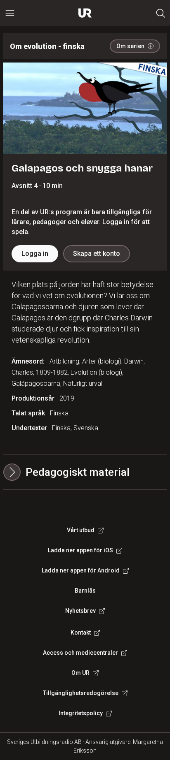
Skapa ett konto (96, 253)
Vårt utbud (80, 530)
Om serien (130, 46)
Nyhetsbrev (80, 610)
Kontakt (81, 632)
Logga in (34, 253)
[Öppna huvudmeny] (10, 13)
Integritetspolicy (81, 713)
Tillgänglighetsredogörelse (80, 693)
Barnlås (85, 590)
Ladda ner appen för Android (81, 570)
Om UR (80, 673)
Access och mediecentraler (80, 652)
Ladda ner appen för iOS (80, 550)
